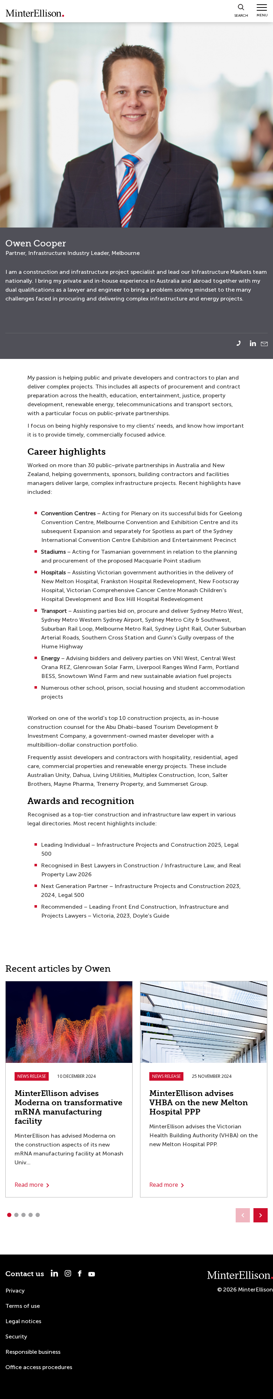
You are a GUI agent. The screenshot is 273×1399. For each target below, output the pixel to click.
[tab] (9, 1215)
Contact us (24, 1274)
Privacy (15, 1290)
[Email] (264, 344)
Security (16, 1336)
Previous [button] (243, 1215)
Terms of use (22, 1306)
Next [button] (260, 1215)
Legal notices (23, 1321)
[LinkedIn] (254, 343)
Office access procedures (38, 1367)
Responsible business (32, 1351)
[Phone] (242, 343)
